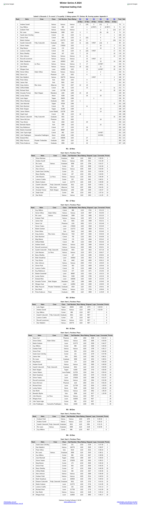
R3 (94, 19)
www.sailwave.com (70, 502)
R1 (80, 19)
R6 (114, 19)
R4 (101, 19)
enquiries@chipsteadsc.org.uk (13, 503)
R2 (87, 19)
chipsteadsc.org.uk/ (10, 502)
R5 (107, 19)
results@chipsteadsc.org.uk (128, 503)
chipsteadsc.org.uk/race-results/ (127, 502)
